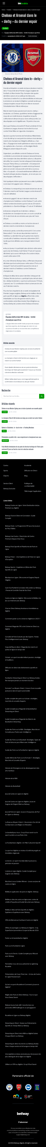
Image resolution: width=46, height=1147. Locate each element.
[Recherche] (41, 396)
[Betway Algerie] (23, 3)
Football (9, 10)
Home (3, 10)
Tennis (4, 431)
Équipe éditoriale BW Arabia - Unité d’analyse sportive (22, 33)
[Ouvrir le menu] (4, 3)
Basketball (5, 440)
